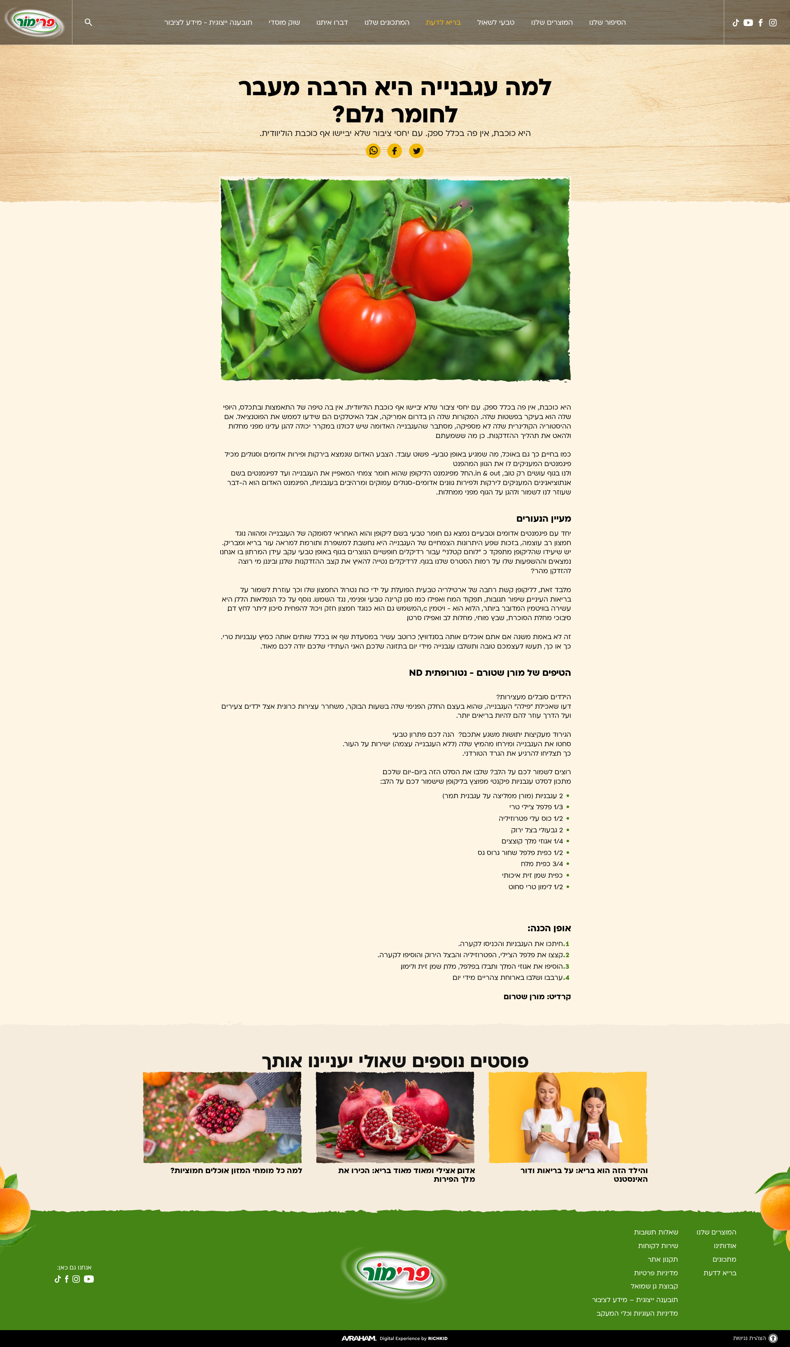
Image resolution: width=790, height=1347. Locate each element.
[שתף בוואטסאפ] (373, 151)
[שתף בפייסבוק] (394, 151)
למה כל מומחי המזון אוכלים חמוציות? (236, 1171)
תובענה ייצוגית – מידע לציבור (635, 1300)
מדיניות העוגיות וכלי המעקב (637, 1313)
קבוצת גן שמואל (654, 1286)
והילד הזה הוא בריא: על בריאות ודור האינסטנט (584, 1175)
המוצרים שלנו (552, 22)
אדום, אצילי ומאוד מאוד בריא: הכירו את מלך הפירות (406, 1175)
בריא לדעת (443, 22)
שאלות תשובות (656, 1232)
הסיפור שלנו (607, 22)
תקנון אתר (663, 1259)
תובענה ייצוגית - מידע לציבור (208, 22)
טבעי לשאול (496, 22)
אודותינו (725, 1246)
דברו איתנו (332, 22)
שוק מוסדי (284, 22)
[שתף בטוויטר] (416, 151)
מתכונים (725, 1259)
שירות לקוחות (658, 1246)
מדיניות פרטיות (656, 1273)
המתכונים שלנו (387, 22)
